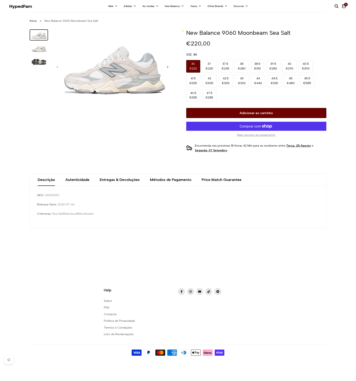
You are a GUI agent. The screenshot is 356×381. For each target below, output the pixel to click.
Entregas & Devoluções (120, 179)
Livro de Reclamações (119, 334)
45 (291, 81)
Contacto (110, 314)
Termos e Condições (118, 327)
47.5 (209, 95)
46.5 (193, 95)
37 (209, 66)
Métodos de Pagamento (170, 179)
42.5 (226, 81)
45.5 (307, 81)
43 (242, 81)
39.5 (273, 66)
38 (242, 66)
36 (193, 66)
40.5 (306, 66)
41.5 (193, 81)
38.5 (257, 66)
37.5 (225, 66)
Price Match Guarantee (221, 179)
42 (209, 81)
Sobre (108, 301)
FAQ (106, 307)
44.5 (274, 81)
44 (258, 81)
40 (289, 66)
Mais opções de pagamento (256, 135)
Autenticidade (77, 179)
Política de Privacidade (119, 321)
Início (33, 21)
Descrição (46, 179)
